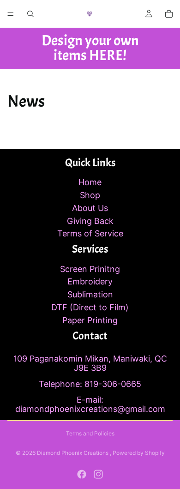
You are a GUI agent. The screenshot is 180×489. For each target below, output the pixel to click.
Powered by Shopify (139, 452)
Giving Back (90, 221)
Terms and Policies (90, 433)
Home (90, 182)
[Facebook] (81, 474)
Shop (90, 195)
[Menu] (10, 13)
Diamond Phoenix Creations (73, 452)
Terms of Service (90, 233)
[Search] (30, 14)
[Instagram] (98, 474)
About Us (90, 208)
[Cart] (169, 14)
